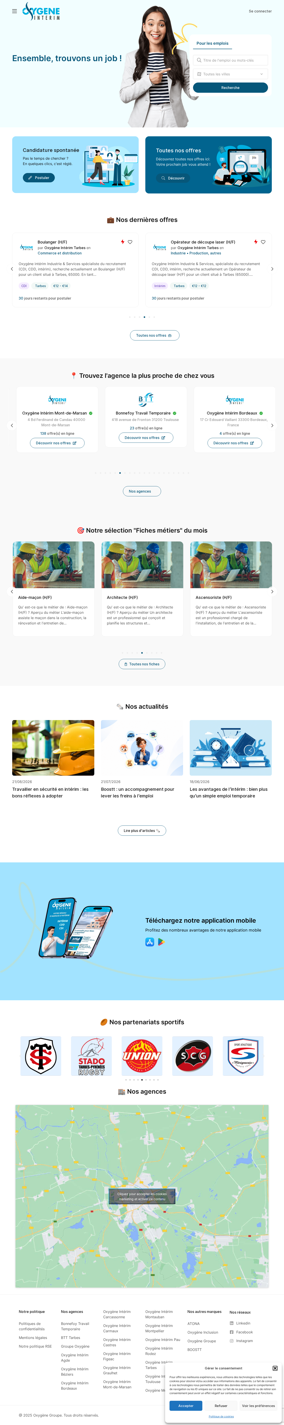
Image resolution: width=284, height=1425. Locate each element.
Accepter (185, 1406)
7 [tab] (125, 473)
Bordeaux (181, 286)
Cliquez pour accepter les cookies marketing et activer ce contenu (142, 1196)
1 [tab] (130, 317)
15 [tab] (164, 473)
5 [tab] (149, 317)
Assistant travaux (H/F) (212, 597)
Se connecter (260, 11)
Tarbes (46, 286)
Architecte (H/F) (28, 597)
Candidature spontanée (51, 150)
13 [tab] (154, 473)
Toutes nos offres (178, 150)
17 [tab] (174, 473)
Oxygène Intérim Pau (230, 413)
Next (272, 269)
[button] (275, 1368)
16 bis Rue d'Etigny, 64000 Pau (229, 419)
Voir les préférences (258, 1406)
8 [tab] (130, 473)
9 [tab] (135, 473)
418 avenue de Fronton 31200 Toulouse (52, 419)
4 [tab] (144, 317)
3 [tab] (140, 317)
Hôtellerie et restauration (192, 253)
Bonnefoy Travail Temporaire (50, 413)
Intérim (26, 286)
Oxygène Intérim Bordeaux (200, 248)
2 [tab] (135, 317)
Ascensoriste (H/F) (119, 597)
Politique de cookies (221, 1416)
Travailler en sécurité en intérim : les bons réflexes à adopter (50, 793)
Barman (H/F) (183, 242)
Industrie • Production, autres (63, 253)
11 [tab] (144, 473)
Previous (12, 269)
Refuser (221, 1406)
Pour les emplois (213, 43)
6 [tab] (153, 317)
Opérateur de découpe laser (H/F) (70, 242)
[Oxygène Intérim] (40, 11)
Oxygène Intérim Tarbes (64, 248)
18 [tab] (179, 473)
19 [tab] (183, 473)
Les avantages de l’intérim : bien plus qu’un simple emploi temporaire (229, 793)
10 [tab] (140, 473)
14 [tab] (159, 473)
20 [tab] (187, 473)
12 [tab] (149, 473)
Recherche (230, 87)
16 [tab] (169, 473)
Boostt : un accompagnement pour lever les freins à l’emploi (137, 793)
